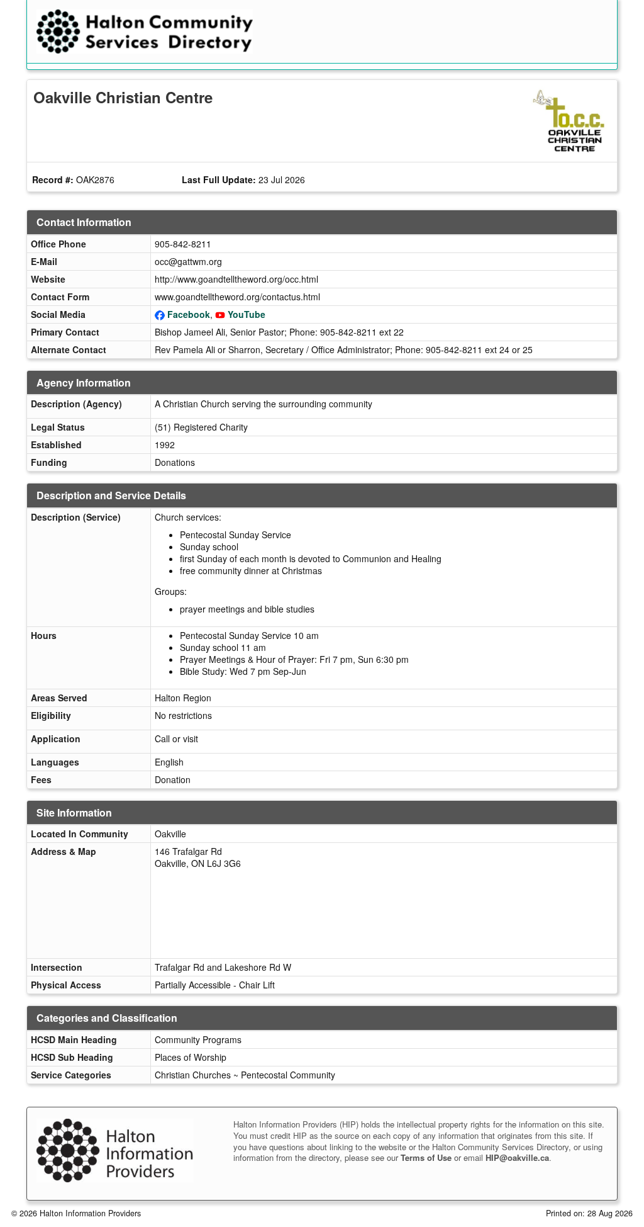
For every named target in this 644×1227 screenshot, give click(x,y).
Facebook (188, 314)
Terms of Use (426, 1157)
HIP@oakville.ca (517, 1157)
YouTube (246, 314)
